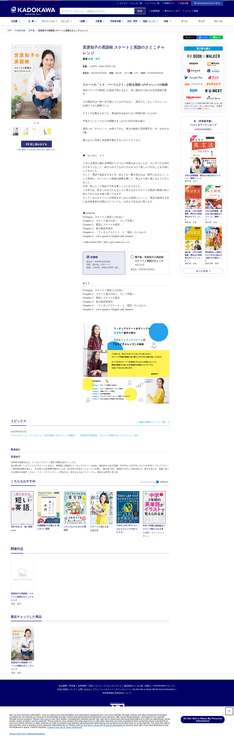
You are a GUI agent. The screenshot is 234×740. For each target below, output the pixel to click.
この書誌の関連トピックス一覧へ (151, 422)
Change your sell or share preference (64, 727)
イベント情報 (191, 11)
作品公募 (184, 3)
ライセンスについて (112, 686)
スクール (218, 21)
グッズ (201, 21)
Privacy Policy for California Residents (27, 734)
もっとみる (202, 270)
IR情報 (72, 686)
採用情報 (82, 686)
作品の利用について (66, 689)
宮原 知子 (94, 58)
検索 (139, 11)
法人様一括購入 (144, 686)
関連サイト (170, 3)
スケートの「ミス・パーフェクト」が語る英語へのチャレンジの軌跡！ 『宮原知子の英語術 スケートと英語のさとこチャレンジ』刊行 (74, 435)
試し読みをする (38, 144)
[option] (24, 582)
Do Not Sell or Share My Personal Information (154, 689)
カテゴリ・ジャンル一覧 (130, 3)
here (47, 719)
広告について (94, 686)
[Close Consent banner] (229, 711)
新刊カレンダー (172, 11)
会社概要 (63, 686)
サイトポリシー (123, 689)
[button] (64, 131)
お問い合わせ (84, 689)
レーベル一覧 (153, 3)
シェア (204, 37)
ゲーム (184, 21)
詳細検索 (155, 11)
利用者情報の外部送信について (117, 693)
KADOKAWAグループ (163, 686)
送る (218, 37)
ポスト (191, 37)
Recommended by (148, 482)
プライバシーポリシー (103, 689)
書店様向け (129, 686)
